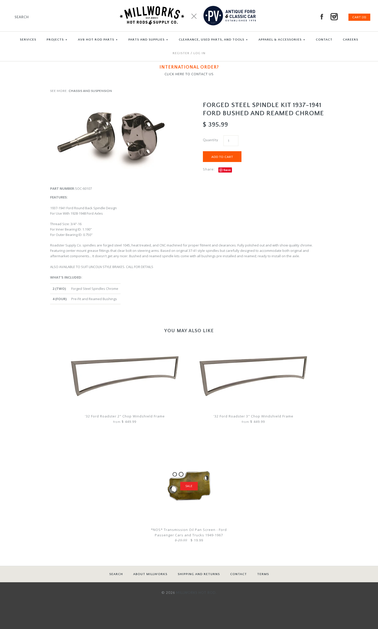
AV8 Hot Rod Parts (98, 39)
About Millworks (150, 574)
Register (181, 53)
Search (116, 574)
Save (227, 170)
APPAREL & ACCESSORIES (281, 39)
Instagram (334, 16)
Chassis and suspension (90, 91)
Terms (263, 574)
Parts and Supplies (148, 39)
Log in (199, 53)
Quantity (210, 140)
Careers (350, 39)
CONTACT (324, 39)
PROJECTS (57, 39)
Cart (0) (359, 17)
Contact (238, 574)
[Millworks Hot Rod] (189, 2)
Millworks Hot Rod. (196, 592)
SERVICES (28, 39)
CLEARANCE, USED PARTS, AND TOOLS (213, 39)
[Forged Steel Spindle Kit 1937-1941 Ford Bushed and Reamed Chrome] (112, 103)
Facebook (321, 16)
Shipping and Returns (199, 574)
